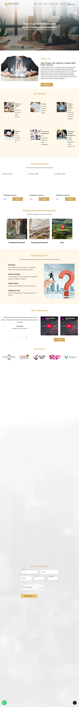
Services (45, 3)
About (40, 3)
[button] (26, 337)
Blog (56, 3)
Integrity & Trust (14, 290)
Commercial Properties (39, 243)
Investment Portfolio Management (71, 133)
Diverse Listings (14, 274)
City (37, 576)
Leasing (43, 104)
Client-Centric (13, 283)
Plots (4, 199)
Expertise (11, 265)
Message (51, 576)
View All (59, 339)
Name (23, 569)
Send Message (28, 596)
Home (35, 3)
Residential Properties (17, 243)
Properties (51, 3)
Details (17, 199)
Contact (61, 3)
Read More (47, 84)
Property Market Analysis (70, 106)
